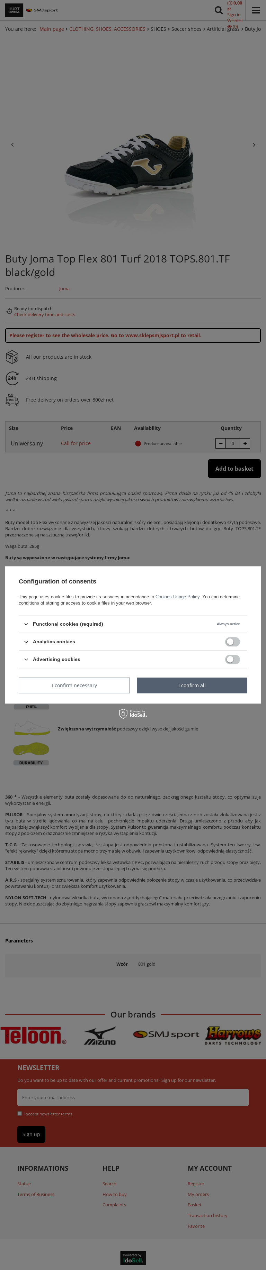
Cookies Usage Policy (178, 596)
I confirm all (192, 685)
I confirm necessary (74, 685)
